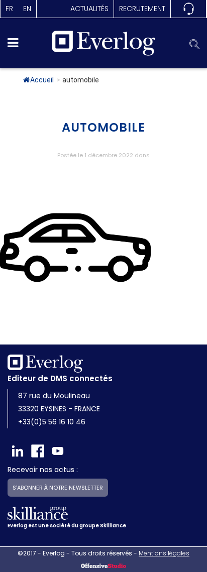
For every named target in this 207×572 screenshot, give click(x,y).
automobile (103, 127)
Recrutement (142, 9)
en (27, 9)
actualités (89, 9)
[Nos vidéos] (58, 451)
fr (9, 9)
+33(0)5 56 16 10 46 (51, 422)
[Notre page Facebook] (38, 451)
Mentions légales (164, 553)
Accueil (42, 80)
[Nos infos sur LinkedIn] (18, 451)
